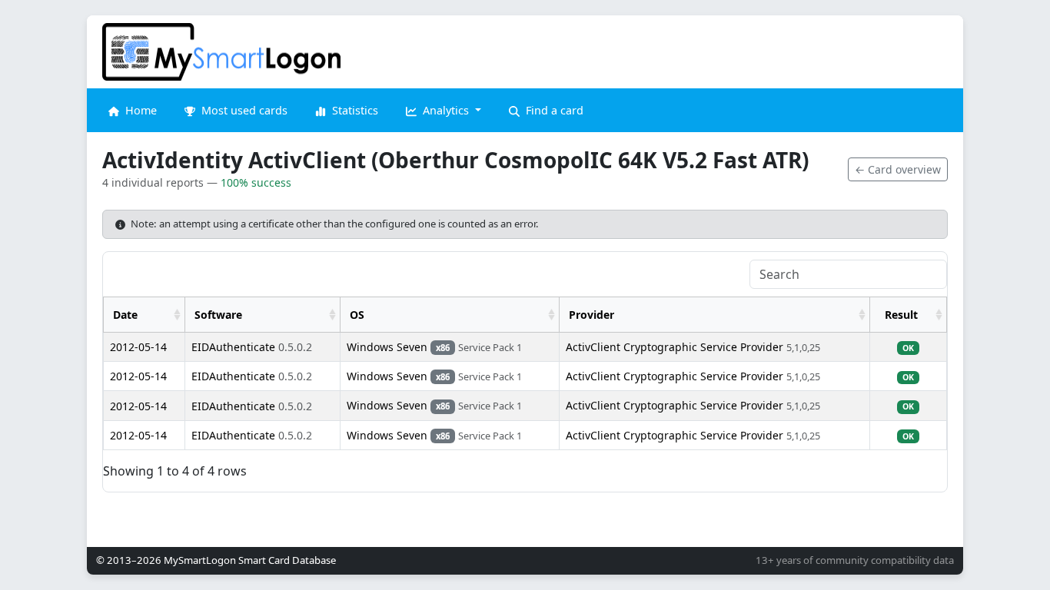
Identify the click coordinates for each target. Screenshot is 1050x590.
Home (139, 110)
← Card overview (898, 169)
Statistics (353, 110)
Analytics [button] (446, 110)
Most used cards (242, 110)
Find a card (553, 110)
